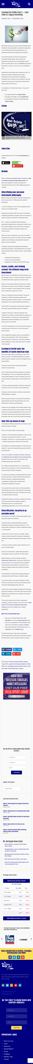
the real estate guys (13, 668)
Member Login (8, 1057)
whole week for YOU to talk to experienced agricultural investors (16, 605)
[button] (3, 4)
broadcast (23, 664)
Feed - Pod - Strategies (8, 666)
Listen (6, 1044)
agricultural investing (14, 664)
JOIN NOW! (16, 772)
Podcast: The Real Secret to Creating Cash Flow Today (16, 811)
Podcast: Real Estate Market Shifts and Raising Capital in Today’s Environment (14, 831)
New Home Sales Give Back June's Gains (16, 859)
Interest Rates (20, 918)
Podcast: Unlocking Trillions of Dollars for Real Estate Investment (16, 818)
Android (26, 625)
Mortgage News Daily (14, 841)
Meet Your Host (8, 1041)
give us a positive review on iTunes (16, 178)
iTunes (3, 158)
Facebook (7, 629)
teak (6, 668)
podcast (16, 666)
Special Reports (22, 620)
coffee (28, 664)
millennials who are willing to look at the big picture (17, 457)
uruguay (21, 668)
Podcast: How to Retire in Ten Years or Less (13, 824)
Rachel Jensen (23, 666)
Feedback (17, 629)
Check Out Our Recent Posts (10, 799)
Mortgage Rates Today (16, 881)
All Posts (11, 661)
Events (6, 1051)
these (21, 185)
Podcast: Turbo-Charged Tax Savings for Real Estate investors (16, 805)
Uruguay (25, 661)
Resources (7, 1046)
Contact (6, 1059)
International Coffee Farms (9, 560)
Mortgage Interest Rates (10, 875)
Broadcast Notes (18, 661)
